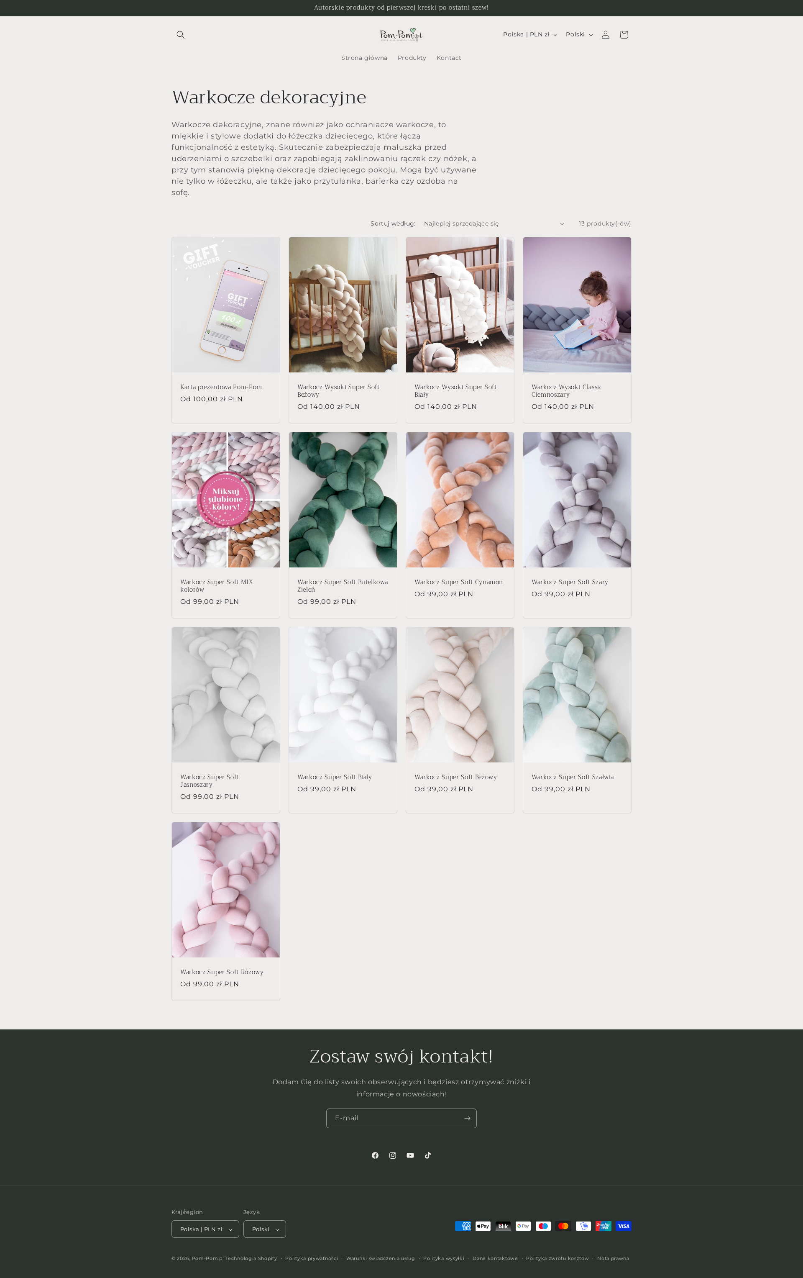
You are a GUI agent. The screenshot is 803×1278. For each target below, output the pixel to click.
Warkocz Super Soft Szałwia (573, 777)
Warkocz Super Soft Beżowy (455, 777)
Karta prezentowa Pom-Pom (221, 387)
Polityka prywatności (311, 1258)
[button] (180, 35)
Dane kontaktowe (495, 1258)
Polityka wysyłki (443, 1258)
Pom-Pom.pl (208, 1259)
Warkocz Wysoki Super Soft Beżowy (338, 390)
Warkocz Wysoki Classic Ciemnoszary (567, 390)
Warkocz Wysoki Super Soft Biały (455, 390)
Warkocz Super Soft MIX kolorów (216, 585)
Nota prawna (613, 1258)
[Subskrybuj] (467, 1118)
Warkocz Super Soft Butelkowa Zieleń (342, 585)
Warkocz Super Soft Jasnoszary (209, 780)
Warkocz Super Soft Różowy (222, 972)
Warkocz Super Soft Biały (334, 777)
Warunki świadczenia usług (380, 1258)
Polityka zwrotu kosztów (557, 1258)
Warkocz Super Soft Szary (570, 582)
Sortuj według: (393, 223)
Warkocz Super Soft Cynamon (458, 582)
